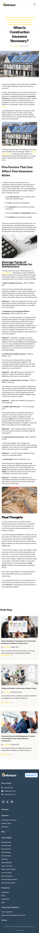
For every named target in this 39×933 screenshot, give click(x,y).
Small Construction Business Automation (19, 17)
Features (4, 809)
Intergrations (5, 892)
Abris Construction (6, 866)
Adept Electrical (6, 849)
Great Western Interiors (8, 883)
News (3, 902)
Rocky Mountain (6, 856)
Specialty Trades (6, 823)
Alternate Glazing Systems (9, 879)
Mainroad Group (6, 842)
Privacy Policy (19, 930)
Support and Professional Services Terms (13, 915)
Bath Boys (4, 859)
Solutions (5, 815)
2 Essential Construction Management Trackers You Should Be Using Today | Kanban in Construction (18, 738)
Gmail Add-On (5, 899)
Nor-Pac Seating (6, 873)
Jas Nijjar (6, 647)
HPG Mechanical (6, 845)
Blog (3, 832)
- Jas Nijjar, (15, 46)
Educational (28, 24)
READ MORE (5, 655)
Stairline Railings (6, 852)
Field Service (5, 827)
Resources (5, 888)
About (3, 895)
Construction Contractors (9, 820)
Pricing (4, 920)
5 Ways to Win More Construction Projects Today (18, 688)
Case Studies (6, 838)
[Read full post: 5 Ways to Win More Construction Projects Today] (19, 685)
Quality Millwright (6, 862)
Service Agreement (7, 912)
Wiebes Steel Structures (8, 869)
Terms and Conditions (10, 907)
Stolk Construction (6, 876)
